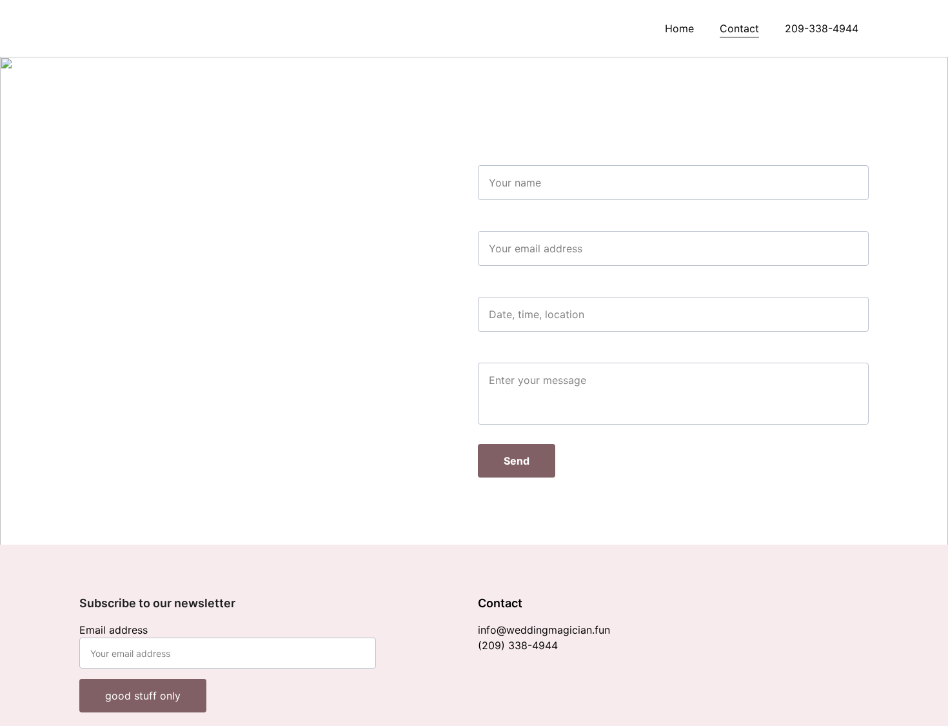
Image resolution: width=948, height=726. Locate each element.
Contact (739, 28)
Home (679, 28)
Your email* (506, 223)
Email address (113, 629)
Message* (502, 354)
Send (516, 460)
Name (492, 157)
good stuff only (143, 695)
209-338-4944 (821, 28)
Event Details (510, 289)
